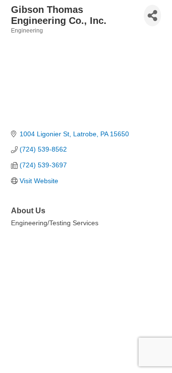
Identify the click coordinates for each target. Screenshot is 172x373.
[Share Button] (152, 15)
